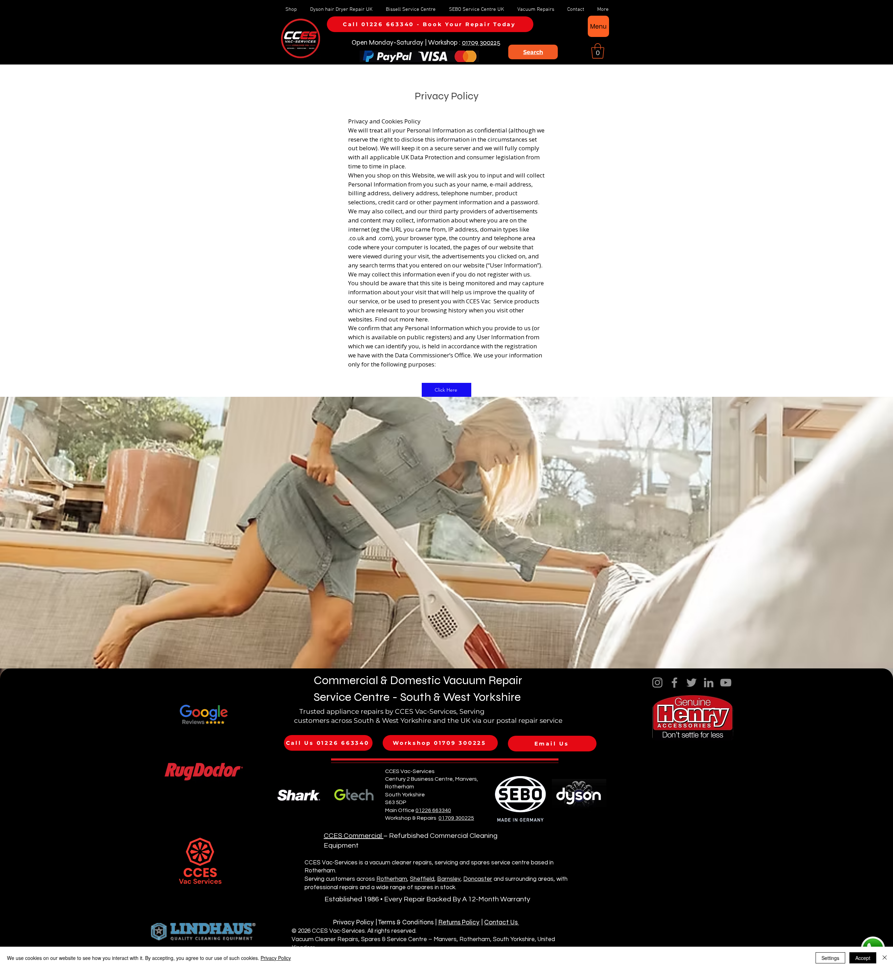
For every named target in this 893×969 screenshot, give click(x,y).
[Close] (884, 957)
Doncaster (477, 879)
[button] (597, 51)
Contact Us (501, 922)
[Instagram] (657, 682)
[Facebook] (674, 682)
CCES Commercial (353, 835)
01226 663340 (433, 810)
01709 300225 (481, 42)
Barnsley (448, 879)
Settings (830, 957)
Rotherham (391, 879)
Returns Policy (459, 922)
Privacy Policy (276, 957)
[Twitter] (691, 682)
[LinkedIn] (708, 682)
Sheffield (422, 879)
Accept (862, 957)
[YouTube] (726, 682)
